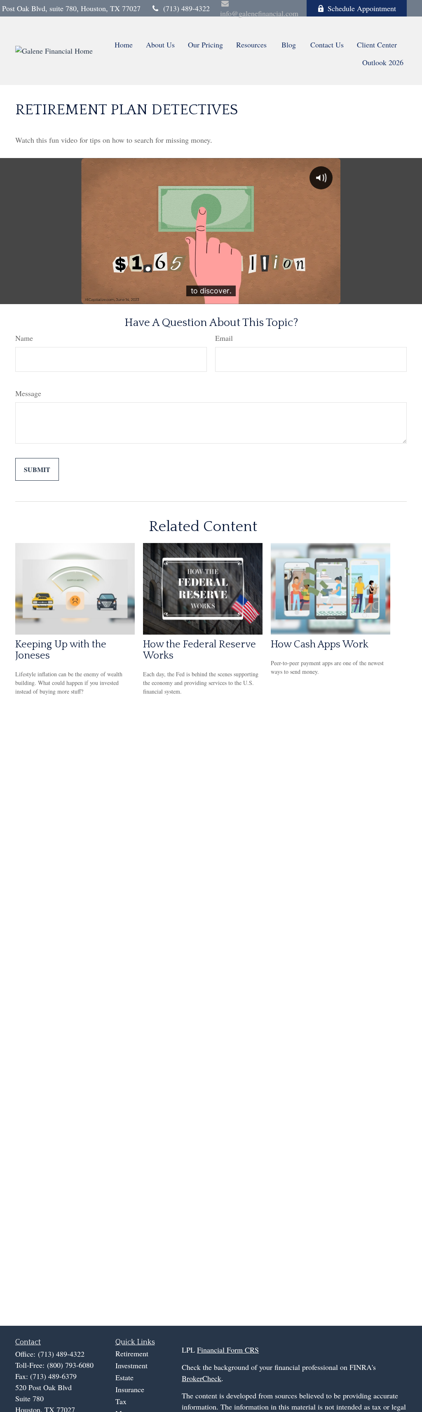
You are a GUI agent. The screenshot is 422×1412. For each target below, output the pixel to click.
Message (28, 393)
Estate (124, 1377)
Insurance (129, 1389)
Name (24, 338)
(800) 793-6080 (70, 1365)
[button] (123, 44)
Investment (131, 1365)
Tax (121, 1401)
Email (224, 338)
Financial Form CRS (228, 1350)
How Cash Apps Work (319, 644)
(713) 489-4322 (186, 8)
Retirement (131, 1353)
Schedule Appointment (362, 8)
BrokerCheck (201, 1378)
